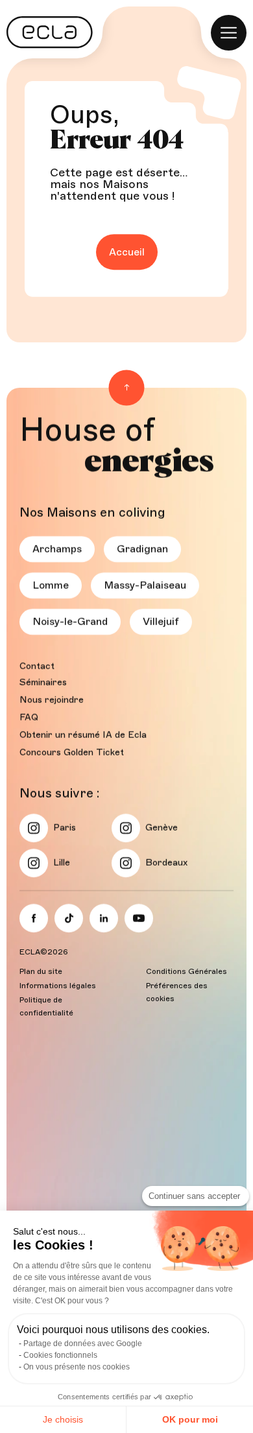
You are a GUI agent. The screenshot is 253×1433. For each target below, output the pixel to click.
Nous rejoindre (51, 699)
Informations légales (57, 985)
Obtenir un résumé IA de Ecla (83, 734)
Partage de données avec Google (82, 1343)
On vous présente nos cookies (76, 1366)
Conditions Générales (186, 971)
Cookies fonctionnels (60, 1355)
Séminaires (43, 682)
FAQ (28, 717)
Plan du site (40, 971)
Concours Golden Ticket (71, 752)
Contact (36, 666)
